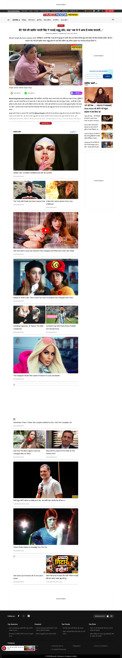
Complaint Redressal (59, 649)
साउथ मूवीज (64, 20)
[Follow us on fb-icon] (18, 616)
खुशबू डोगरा (54, 33)
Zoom (30, 11)
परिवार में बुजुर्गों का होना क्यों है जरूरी (46, 634)
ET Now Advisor (56, 11)
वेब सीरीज (56, 20)
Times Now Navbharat (14, 11)
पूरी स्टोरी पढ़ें (45, 123)
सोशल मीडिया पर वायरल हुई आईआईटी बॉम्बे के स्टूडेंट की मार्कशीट (102, 635)
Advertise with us (57, 646)
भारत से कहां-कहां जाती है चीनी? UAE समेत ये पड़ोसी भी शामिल (46, 629)
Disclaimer (34, 649)
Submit (108, 76)
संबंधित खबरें (89, 83)
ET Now (36, 11)
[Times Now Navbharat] (61, 14)
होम (9, 20)
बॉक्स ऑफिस (47, 20)
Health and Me (74, 11)
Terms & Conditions (101, 646)
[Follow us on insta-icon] (29, 616)
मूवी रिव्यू (39, 20)
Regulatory (76, 646)
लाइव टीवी (111, 11)
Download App (100, 616)
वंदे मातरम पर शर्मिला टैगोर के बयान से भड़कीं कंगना (21, 635)
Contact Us (34, 646)
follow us (17, 93)
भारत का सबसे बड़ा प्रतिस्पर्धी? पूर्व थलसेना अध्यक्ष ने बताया (21, 629)
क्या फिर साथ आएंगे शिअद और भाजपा (73, 628)
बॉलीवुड (24, 20)
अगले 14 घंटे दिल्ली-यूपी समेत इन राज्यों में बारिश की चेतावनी (101, 629)
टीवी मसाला (31, 20)
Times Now (24, 11)
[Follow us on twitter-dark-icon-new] (24, 616)
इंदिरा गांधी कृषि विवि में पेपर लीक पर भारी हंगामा (74, 633)
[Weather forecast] (98, 11)
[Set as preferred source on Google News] (76, 93)
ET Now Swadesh (45, 11)
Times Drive (65, 11)
